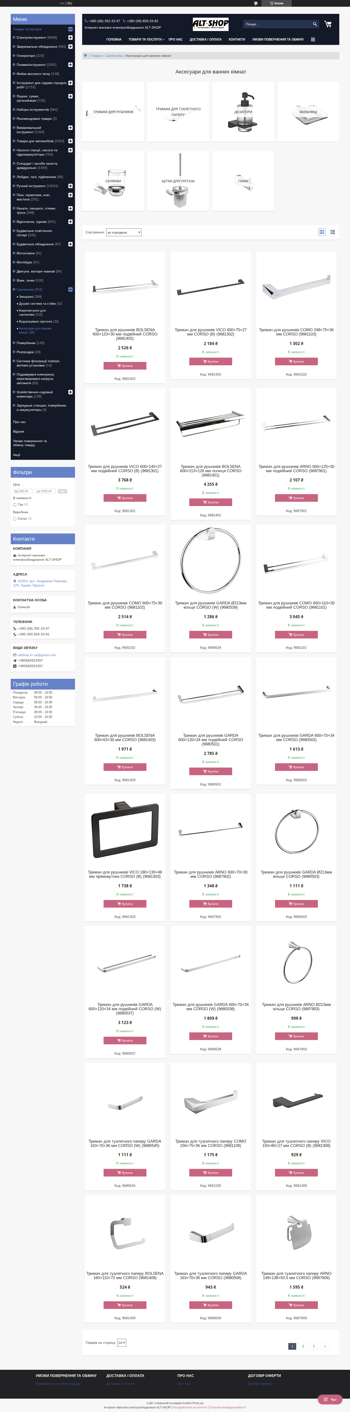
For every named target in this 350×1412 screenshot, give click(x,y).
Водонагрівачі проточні (35, 321)
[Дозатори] (243, 112)
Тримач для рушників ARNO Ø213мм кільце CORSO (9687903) (296, 1007)
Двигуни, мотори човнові (36, 271)
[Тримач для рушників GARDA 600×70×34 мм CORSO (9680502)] (296, 693)
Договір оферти (260, 1384)
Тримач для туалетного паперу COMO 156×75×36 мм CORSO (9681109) (210, 1143)
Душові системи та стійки (37, 303)
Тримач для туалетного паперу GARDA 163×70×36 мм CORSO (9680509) (210, 1275)
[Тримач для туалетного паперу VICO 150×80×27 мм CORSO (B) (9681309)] (296, 1099)
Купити (127, 366)
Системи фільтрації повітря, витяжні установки (38, 363)
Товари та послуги (145, 39)
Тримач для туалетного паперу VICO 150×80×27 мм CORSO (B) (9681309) (296, 1143)
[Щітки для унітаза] (178, 181)
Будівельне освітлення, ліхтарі (35, 233)
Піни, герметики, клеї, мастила (33, 197)
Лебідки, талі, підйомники (36, 177)
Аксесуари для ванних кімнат (35, 330)
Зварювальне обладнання (37, 46)
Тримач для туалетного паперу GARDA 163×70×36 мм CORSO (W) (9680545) (125, 1143)
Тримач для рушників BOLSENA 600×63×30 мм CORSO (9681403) (125, 737)
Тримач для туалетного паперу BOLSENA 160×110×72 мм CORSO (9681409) (125, 1275)
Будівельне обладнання (35, 244)
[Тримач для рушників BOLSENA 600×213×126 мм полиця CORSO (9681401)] (210, 424)
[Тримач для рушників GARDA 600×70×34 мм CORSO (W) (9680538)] (210, 962)
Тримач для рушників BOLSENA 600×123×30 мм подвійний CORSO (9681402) (125, 334)
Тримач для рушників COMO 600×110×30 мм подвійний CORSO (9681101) (296, 605)
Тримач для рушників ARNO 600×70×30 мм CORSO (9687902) (210, 874)
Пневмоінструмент (31, 65)
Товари (96, 56)
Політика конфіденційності (228, 1407)
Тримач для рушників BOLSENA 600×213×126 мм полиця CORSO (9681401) (210, 471)
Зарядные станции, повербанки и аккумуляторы (41, 407)
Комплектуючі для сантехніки (32, 312)
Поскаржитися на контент (190, 1407)
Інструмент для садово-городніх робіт (42, 85)
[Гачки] (243, 181)
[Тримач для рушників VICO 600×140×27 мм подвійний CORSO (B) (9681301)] (125, 424)
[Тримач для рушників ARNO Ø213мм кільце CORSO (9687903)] (296, 962)
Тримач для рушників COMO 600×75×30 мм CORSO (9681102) (125, 605)
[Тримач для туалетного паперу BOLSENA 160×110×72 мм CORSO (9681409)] (125, 1231)
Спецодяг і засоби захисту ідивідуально (37, 166)
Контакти (237, 39)
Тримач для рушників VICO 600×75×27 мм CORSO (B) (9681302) (211, 332)
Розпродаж (25, 352)
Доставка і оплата (206, 39)
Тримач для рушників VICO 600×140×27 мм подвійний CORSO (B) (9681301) (125, 469)
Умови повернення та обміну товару (30, 443)
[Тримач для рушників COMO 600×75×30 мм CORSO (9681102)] (125, 560)
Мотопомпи (26, 253)
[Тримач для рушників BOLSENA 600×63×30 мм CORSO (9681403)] (125, 693)
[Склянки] (113, 181)
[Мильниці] (308, 112)
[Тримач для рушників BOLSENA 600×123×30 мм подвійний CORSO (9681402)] (125, 287)
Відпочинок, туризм (32, 222)
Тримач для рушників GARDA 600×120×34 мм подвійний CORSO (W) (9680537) (125, 1009)
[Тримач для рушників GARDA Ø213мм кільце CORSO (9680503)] (296, 829)
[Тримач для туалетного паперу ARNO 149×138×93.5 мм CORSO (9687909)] (296, 1231)
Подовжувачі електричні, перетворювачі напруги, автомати (36, 378)
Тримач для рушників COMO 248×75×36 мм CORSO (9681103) (296, 332)
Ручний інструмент (31, 186)
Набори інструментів (33, 109)
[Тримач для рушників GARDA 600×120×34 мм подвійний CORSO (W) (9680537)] (125, 962)
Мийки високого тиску (33, 74)
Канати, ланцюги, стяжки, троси (36, 210)
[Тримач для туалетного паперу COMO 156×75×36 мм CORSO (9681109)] (210, 1099)
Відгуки (18, 431)
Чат (334, 1400)
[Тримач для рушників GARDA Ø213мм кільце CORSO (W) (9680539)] (210, 560)
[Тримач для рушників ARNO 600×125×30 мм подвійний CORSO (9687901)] (296, 424)
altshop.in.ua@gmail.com (37, 655)
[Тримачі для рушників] (113, 112)
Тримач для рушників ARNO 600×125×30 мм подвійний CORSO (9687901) (296, 469)
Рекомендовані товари (34, 118)
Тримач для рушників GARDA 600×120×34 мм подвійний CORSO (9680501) (210, 739)
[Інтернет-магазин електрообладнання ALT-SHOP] (211, 24)
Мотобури (24, 262)
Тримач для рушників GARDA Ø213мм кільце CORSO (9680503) (296, 874)
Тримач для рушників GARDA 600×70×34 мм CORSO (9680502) (296, 737)
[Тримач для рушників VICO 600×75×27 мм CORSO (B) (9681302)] (210, 287)
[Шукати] (315, 24)
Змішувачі (26, 296)
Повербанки (26, 343)
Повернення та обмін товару (58, 1384)
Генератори (26, 56)
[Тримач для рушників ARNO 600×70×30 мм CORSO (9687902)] (210, 829)
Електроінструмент (31, 37)
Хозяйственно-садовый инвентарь (35, 394)
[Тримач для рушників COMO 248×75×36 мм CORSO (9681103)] (296, 287)
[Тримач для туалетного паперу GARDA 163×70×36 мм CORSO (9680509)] (210, 1231)
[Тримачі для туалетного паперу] (178, 112)
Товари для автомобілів (35, 141)
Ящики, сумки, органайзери (28, 98)
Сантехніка (113, 56)
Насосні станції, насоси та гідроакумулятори (37, 152)
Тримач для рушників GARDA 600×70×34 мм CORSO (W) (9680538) (211, 1007)
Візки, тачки (26, 280)
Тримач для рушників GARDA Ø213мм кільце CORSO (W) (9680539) (210, 605)
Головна (113, 39)
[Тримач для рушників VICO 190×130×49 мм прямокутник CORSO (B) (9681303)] (125, 829)
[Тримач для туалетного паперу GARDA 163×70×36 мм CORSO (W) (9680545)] (125, 1099)
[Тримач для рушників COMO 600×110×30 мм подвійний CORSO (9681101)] (296, 560)
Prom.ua (197, 1403)
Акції (16, 455)
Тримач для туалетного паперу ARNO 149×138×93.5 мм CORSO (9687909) (296, 1275)
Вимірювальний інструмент (29, 130)
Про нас (176, 39)
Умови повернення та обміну (278, 39)
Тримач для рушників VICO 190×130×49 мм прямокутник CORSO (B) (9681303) (125, 874)
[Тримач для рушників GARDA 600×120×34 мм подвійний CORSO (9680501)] (210, 693)
